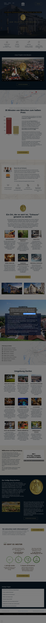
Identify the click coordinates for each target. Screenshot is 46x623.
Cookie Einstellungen (31, 311)
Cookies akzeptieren (29, 313)
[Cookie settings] (2, 621)
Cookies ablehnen (16, 313)
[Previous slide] (3, 288)
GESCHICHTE (6, 4)
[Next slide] (43, 288)
